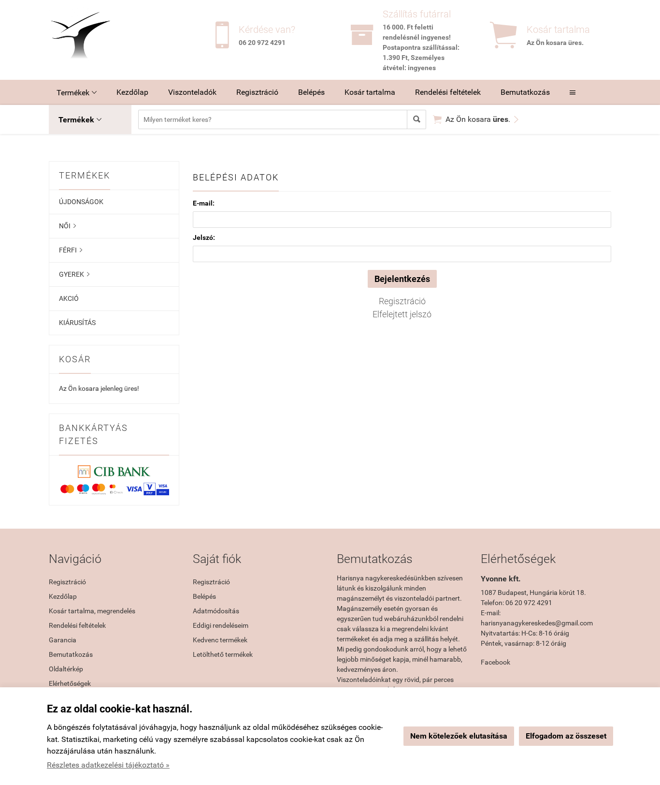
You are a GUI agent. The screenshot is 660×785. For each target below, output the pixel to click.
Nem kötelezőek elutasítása (458, 736)
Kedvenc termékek (220, 640)
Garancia (62, 640)
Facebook (495, 662)
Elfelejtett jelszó (402, 314)
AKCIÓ (69, 298)
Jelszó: (204, 237)
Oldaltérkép (66, 669)
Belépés (311, 92)
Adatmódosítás (216, 611)
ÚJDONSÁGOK (81, 202)
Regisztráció (257, 92)
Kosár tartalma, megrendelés (92, 611)
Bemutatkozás (525, 92)
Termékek (77, 92)
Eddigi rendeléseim (220, 625)
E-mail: (204, 203)
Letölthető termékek (223, 654)
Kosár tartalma (369, 92)
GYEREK (74, 274)
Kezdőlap (132, 92)
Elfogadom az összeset (566, 736)
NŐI (67, 226)
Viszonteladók (192, 92)
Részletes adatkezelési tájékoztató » (108, 765)
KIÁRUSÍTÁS (77, 322)
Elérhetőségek (70, 683)
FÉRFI (70, 250)
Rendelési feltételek (448, 92)
